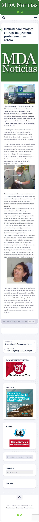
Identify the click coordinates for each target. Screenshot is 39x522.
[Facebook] (18, 12)
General (31, 321)
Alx (31, 508)
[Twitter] (22, 12)
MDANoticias (22, 321)
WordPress (19, 508)
